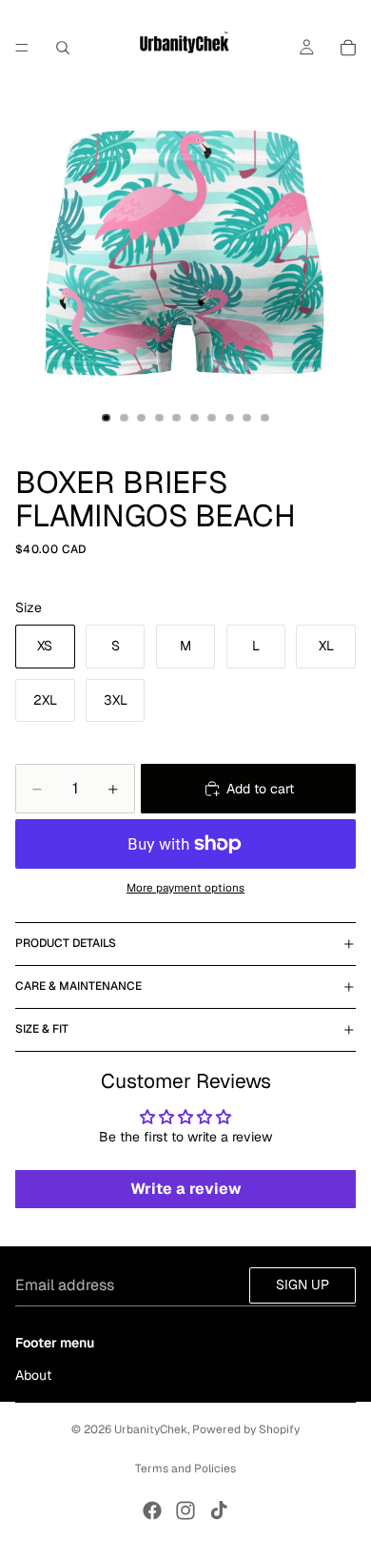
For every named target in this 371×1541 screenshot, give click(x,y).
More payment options (185, 887)
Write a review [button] (186, 1189)
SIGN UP (302, 1284)
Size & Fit (41, 1029)
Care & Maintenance (78, 986)
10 (265, 417)
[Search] (63, 48)
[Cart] (348, 48)
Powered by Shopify (246, 1429)
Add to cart (260, 788)
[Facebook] (152, 1510)
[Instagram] (185, 1510)
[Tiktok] (218, 1510)
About (33, 1375)
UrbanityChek (150, 1429)
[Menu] (22, 48)
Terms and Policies (185, 1468)
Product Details (65, 943)
